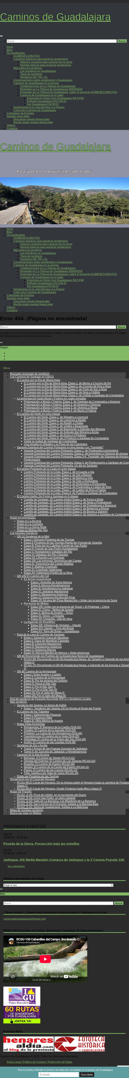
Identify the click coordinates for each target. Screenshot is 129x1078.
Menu (6, 368)
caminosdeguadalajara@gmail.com (24, 918)
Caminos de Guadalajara (55, 16)
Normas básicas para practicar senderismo (45, 65)
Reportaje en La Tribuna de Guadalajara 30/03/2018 (51, 89)
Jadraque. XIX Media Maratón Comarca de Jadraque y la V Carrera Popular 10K (64, 859)
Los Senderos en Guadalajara (38, 71)
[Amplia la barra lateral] (1, 342)
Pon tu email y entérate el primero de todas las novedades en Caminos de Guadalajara (65, 1069)
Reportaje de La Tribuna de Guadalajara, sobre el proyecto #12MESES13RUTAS (68, 92)
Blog (9, 50)
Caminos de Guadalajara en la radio (41, 95)
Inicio (10, 47)
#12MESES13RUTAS (26, 56)
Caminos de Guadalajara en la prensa (36, 83)
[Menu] (1, 36)
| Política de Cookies (33, 1062)
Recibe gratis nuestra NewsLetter (33, 122)
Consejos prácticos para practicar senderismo (40, 59)
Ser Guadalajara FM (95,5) (43, 104)
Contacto (12, 128)
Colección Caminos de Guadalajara (34, 110)
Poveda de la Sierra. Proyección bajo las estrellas (41, 843)
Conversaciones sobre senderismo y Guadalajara (42, 80)
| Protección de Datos (59, 1062)
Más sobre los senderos (27, 68)
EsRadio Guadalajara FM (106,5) (46, 101)
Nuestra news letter (18, 116)
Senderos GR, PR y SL (34, 77)
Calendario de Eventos (20, 113)
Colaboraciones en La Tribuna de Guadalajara (47, 86)
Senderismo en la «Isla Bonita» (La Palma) (38, 107)
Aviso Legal (14, 1062)
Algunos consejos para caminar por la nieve (46, 62)
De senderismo (16, 53)
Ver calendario (16, 866)
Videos (11, 125)
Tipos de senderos (31, 74)
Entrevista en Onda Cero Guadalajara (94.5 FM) (55, 98)
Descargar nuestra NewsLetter (31, 119)
